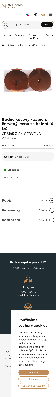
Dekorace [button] (20, 35)
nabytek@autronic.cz (28, 295)
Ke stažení (24, 220)
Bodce (43, 45)
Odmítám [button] (33, 379)
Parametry (24, 210)
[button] (28, 14)
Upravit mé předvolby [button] (34, 386)
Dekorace (12, 45)
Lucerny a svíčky (28, 45)
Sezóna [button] (50, 35)
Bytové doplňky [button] (33, 37)
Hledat (46, 24)
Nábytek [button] (6, 35)
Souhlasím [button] (33, 372)
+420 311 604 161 (28, 292)
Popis (24, 200)
